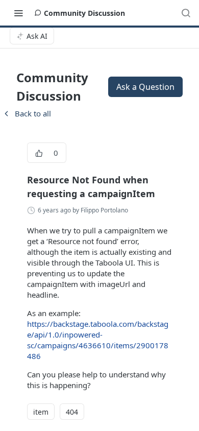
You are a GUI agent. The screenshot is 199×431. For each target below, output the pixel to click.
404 (72, 412)
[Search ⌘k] (186, 13)
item (40, 412)
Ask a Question (145, 86)
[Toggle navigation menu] (18, 13)
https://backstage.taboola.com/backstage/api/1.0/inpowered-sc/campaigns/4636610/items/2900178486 (97, 340)
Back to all (26, 113)
